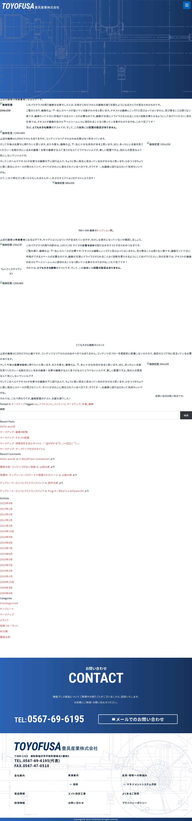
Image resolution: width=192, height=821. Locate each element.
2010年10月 (7, 531)
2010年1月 (6, 576)
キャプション (103, 230)
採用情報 (24, 85)
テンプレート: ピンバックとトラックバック (22, 483)
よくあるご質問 (27, 75)
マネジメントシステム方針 (142, 784)
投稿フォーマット (9, 625)
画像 (91, 404)
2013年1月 (6, 509)
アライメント (45, 404)
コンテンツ (59, 404)
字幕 (84, 404)
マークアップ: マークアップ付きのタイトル (22, 449)
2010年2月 (6, 570)
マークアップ (18, 404)
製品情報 (24, 65)
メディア (4, 620)
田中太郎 (53, 483)
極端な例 (5, 637)
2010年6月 (6, 554)
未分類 (4, 631)
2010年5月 (6, 559)
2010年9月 (6, 537)
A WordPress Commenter (34, 459)
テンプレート (7, 608)
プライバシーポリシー (134, 803)
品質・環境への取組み (31, 55)
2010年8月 (6, 542)
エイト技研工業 (28, 45)
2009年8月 (6, 593)
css (36, 404)
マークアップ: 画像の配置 (14, 432)
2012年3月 (6, 514)
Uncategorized (9, 603)
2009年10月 (7, 582)
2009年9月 (6, 587)
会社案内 (24, 24)
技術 (75, 784)
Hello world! (7, 426)
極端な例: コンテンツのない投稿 (18, 467)
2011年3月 (6, 525)
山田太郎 (45, 467)
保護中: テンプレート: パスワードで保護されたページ (29, 475)
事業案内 (24, 34)
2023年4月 (6, 503)
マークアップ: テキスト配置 (14, 437)
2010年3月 (6, 565)
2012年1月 (6, 520)
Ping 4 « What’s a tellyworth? (66, 491)
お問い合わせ (76, 803)
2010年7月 (6, 548)
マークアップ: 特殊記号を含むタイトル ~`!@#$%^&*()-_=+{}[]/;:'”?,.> (40, 443)
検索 (2, 409)
